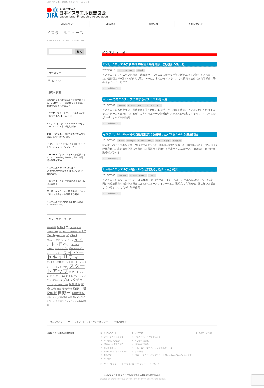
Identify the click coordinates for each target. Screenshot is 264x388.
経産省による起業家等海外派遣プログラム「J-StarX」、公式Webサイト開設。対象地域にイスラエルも (66, 103)
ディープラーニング (59, 276)
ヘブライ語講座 (142, 341)
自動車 (167, 140)
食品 (75, 297)
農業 (70, 297)
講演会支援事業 (142, 344)
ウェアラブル (61, 248)
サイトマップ (74, 322)
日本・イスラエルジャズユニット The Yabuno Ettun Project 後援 (163, 355)
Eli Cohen (123, 175)
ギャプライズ (75, 248)
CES (79, 227)
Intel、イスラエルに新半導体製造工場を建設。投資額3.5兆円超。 (145, 64)
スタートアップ (66, 268)
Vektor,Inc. (149, 379)
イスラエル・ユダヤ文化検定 (148, 337)
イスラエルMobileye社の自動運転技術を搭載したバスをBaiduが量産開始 (150, 134)
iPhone (122, 105)
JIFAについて (56, 322)
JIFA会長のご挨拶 (112, 341)
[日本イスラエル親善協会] (77, 14)
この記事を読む (112, 88)
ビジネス (57, 80)
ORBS (62, 235)
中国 (158, 140)
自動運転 (177, 140)
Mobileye (131, 140)
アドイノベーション (65, 240)
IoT (84, 231)
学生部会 (139, 351)
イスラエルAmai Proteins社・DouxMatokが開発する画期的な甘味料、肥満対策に (66, 170)
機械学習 (67, 288)
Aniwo (73, 227)
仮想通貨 (74, 284)
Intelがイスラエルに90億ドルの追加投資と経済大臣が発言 (140, 169)
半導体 (140, 70)
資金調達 (62, 297)
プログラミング (61, 284)
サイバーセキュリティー (65, 254)
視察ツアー (52, 297)
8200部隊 (51, 227)
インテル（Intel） (126, 70)
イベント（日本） (65, 241)
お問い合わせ (120, 322)
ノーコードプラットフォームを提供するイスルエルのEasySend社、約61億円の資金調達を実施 (66, 157)
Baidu (121, 140)
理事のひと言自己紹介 (114, 344)
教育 (59, 289)
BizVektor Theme (132, 379)
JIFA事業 (139, 333)
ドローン (73, 275)
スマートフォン (153, 105)
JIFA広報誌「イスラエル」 (116, 351)
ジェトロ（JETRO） (56, 262)
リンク (156, 364)
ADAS (61, 227)
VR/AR (73, 235)
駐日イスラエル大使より (115, 337)
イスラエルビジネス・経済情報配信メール (153, 348)
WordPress (116, 379)
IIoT (60, 231)
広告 (53, 288)
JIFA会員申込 (110, 348)
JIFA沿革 (108, 359)
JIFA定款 (108, 355)
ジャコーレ (72, 262)
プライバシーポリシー (97, 322)
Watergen (51, 240)
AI (68, 226)
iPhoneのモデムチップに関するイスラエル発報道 (135, 99)
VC (67, 235)
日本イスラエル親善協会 (128, 375)
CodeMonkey (52, 231)
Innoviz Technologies (72, 231)
